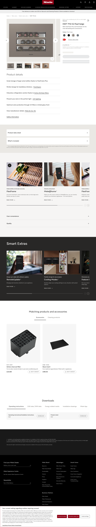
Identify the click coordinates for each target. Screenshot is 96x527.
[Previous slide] (6, 40)
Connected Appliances (75, 476)
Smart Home (73, 466)
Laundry (14, 7)
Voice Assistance (74, 471)
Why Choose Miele (60, 466)
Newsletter (7, 480)
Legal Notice (5, 525)
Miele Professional (46, 499)
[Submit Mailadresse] (30, 483)
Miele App (83, 406)
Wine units (14, 16)
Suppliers (44, 479)
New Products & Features (60, 477)
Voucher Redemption (61, 471)
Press (43, 476)
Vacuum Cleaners (26, 7)
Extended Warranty (60, 481)
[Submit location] (30, 465)
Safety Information (13, 117)
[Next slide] (55, 40)
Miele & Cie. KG (30, 111)
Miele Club (58, 468)
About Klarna (59, 483)
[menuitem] (6, 7)
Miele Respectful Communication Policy (47, 485)
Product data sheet (73, 39)
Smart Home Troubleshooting (74, 480)
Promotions (59, 474)
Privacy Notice (11, 525)
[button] (64, 35)
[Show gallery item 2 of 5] (19, 66)
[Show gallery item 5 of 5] (46, 66)
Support (78, 7)
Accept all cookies (62, 516)
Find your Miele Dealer (11, 462)
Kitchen (5, 7)
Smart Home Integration (76, 474)
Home (8, 16)
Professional (89, 7)
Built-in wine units (23, 16)
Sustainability (45, 471)
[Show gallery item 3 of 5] (28, 66)
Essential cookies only (74, 516)
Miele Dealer (45, 496)
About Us (44, 466)
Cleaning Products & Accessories (45, 7)
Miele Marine (45, 504)
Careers (44, 474)
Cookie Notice (18, 525)
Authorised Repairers (47, 501)
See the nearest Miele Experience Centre (13, 474)
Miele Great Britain (46, 468)
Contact (44, 482)
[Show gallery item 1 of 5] (11, 66)
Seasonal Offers (64, 7)
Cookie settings (85, 516)
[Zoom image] (52, 59)
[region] (33, 40)
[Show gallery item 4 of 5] (37, 66)
